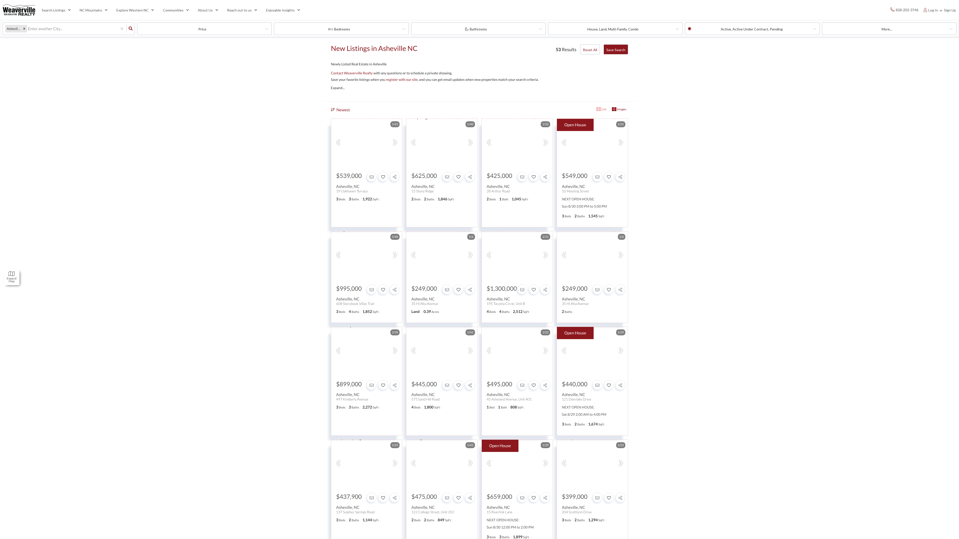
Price (202, 29)
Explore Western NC (132, 10)
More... (887, 29)
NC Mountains (91, 10)
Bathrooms (478, 29)
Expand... (338, 88)
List (603, 109)
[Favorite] (383, 177)
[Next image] (395, 142)
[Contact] (372, 177)
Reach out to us (239, 10)
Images (621, 109)
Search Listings (53, 10)
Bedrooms (342, 29)
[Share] (395, 177)
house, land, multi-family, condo (613, 29)
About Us (205, 10)
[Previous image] (338, 142)
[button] (24, 29)
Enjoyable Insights (280, 10)
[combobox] (28, 28)
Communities (173, 10)
